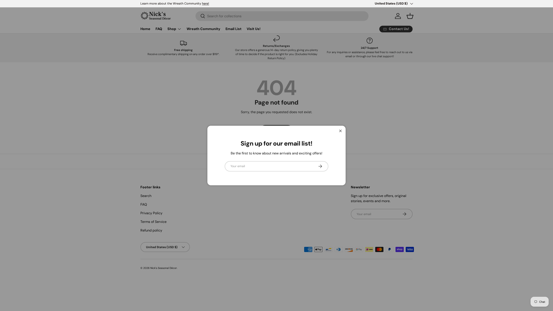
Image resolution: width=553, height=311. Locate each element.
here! (205, 3)
